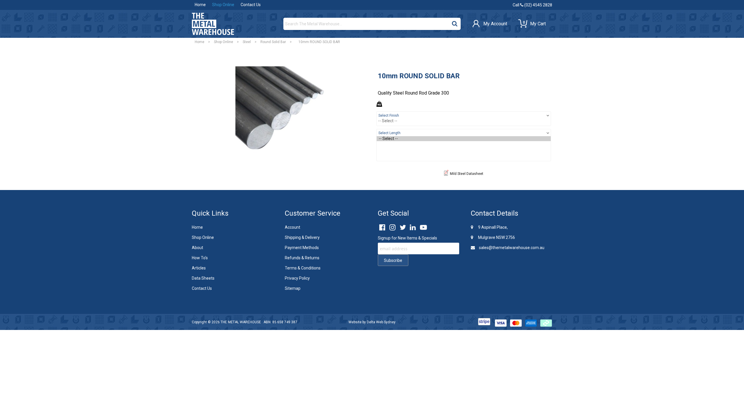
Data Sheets (203, 278)
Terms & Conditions (303, 268)
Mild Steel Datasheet (466, 174)
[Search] (454, 22)
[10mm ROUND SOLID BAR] (280, 110)
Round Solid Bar (273, 42)
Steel (247, 42)
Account (292, 227)
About (197, 247)
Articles (199, 268)
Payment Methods (302, 247)
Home (200, 4)
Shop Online (223, 4)
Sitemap (293, 288)
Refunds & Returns (302, 257)
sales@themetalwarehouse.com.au (511, 247)
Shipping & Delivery (302, 237)
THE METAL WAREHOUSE (241, 322)
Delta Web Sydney (381, 322)
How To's (200, 257)
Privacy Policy (297, 278)
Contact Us (251, 4)
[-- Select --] (464, 138)
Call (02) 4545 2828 (532, 5)
